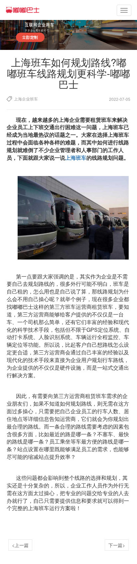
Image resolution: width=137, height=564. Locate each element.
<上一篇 (20, 545)
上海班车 (75, 157)
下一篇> (116, 545)
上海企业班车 (26, 98)
